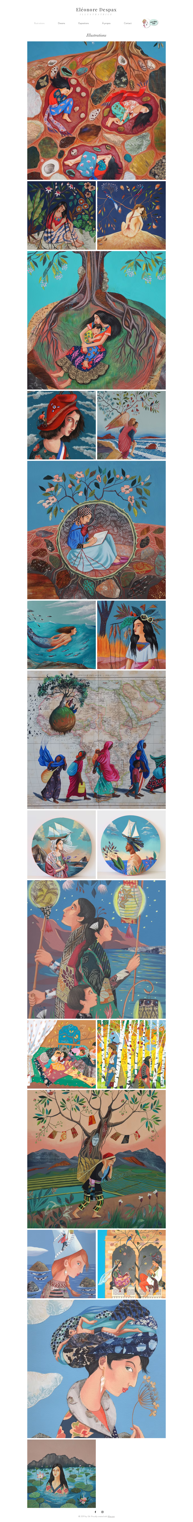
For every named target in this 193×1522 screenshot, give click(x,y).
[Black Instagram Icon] (102, 1512)
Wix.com (111, 1516)
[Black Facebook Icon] (95, 1512)
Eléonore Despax (96, 9)
